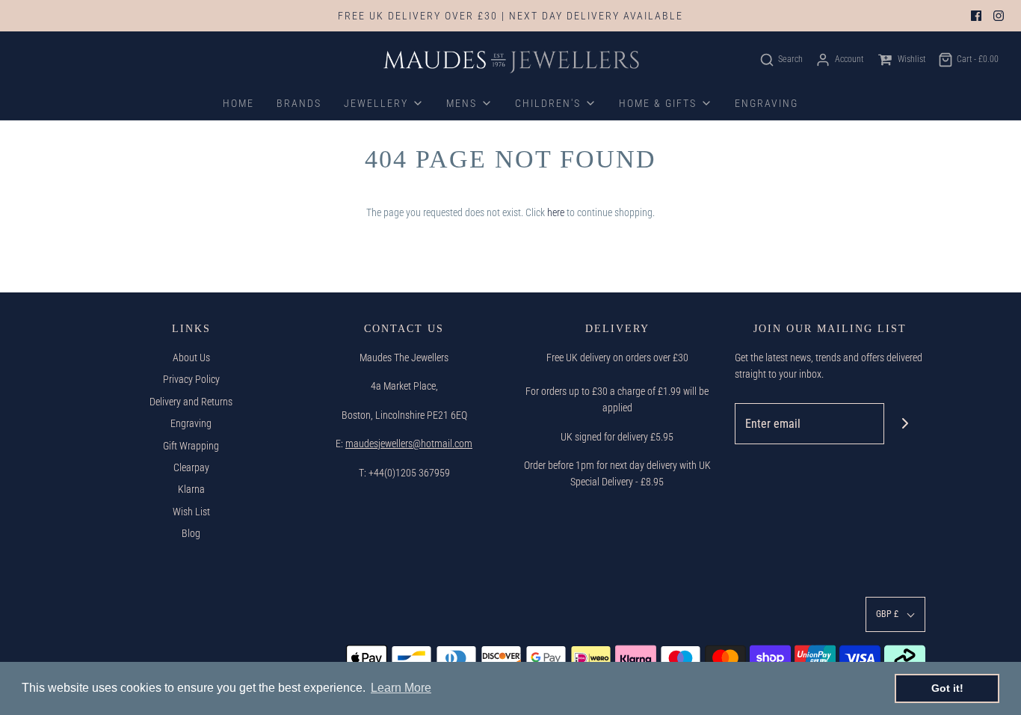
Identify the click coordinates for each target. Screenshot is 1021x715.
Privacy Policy (191, 379)
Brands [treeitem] (299, 103)
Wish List (191, 512)
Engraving (191, 423)
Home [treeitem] (238, 103)
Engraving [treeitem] (766, 103)
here (555, 212)
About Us (191, 357)
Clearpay (191, 467)
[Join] (904, 423)
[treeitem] (384, 103)
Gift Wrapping (191, 446)
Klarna (191, 489)
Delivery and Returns (190, 402)
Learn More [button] (401, 687)
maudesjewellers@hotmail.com (408, 443)
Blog (191, 533)
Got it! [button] (947, 688)
